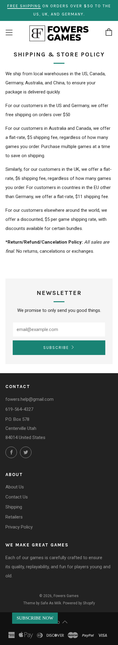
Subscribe (56, 347)
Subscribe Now (35, 618)
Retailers (14, 517)
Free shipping (24, 6)
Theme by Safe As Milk (42, 603)
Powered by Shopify (79, 603)
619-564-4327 (19, 409)
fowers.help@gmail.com (29, 399)
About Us (14, 487)
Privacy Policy (19, 527)
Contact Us (16, 497)
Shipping (13, 507)
